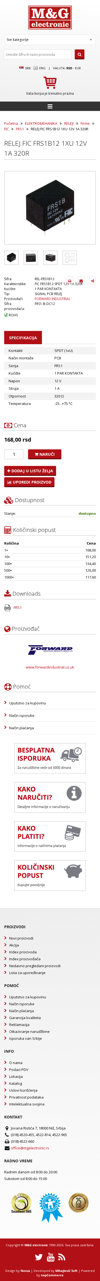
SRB (27, 68)
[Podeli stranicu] (92, 281)
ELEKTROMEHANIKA (41, 123)
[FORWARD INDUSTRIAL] (50, 650)
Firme (85, 123)
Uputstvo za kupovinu (27, 703)
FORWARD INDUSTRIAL (52, 298)
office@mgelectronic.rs (30, 1147)
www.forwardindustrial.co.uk (50, 667)
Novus (25, 1271)
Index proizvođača (25, 958)
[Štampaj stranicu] (69, 281)
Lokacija (16, 1076)
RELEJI (69, 123)
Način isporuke (21, 715)
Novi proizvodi (21, 938)
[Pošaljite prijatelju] (81, 281)
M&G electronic (36, 1245)
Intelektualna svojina (26, 1104)
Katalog (15, 1083)
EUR (78, 68)
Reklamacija (19, 1024)
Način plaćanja (21, 727)
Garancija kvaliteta (25, 1017)
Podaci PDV (18, 1069)
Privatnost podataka (26, 1097)
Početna (11, 123)
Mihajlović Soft (66, 1271)
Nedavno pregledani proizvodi (35, 965)
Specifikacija (23, 337)
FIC (6, 128)
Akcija (14, 945)
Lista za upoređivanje (27, 972)
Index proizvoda (23, 952)
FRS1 (20, 128)
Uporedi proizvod (31, 482)
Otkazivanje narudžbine (29, 1031)
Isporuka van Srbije (25, 1038)
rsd (69, 68)
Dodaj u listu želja (31, 470)
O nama (15, 1062)
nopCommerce (52, 1275)
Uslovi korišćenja (23, 1090)
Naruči (46, 454)
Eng (42, 68)
